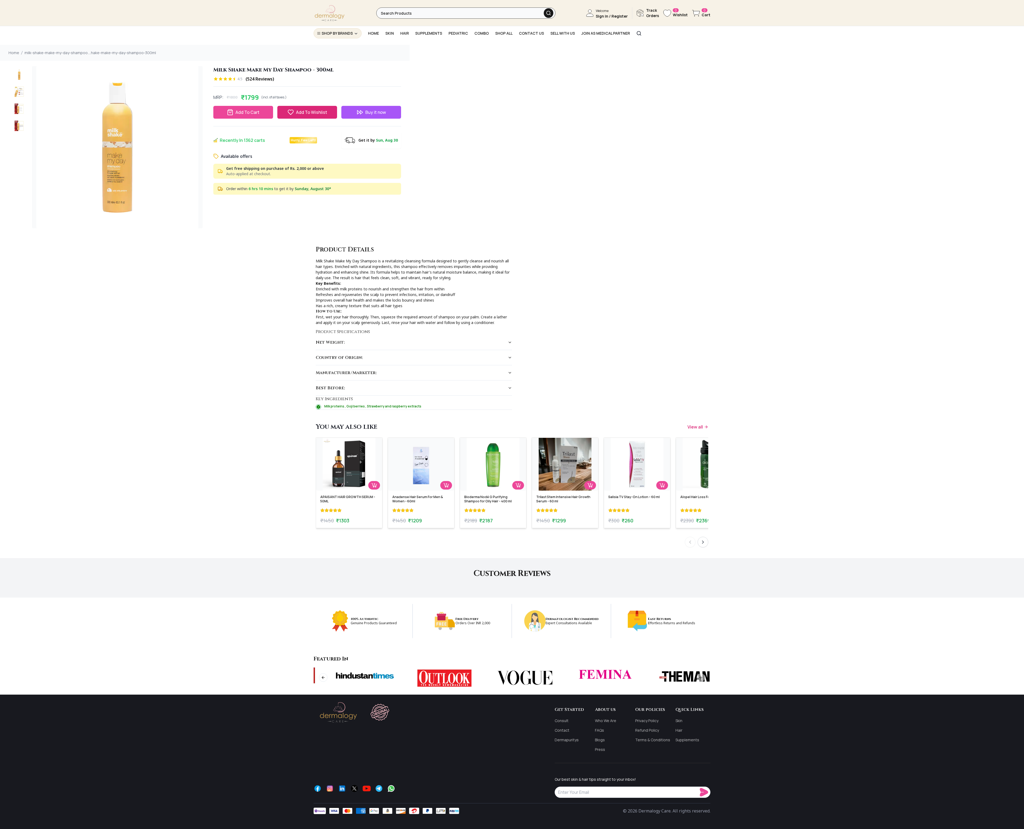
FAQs (599, 730)
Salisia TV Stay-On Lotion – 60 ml (634, 497)
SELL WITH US (562, 33)
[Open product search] (548, 13)
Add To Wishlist (311, 112)
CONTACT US (531, 33)
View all (695, 427)
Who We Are (605, 720)
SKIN (389, 33)
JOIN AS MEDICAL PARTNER (605, 33)
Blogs (600, 739)
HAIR (404, 33)
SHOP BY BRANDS (337, 33)
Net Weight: (330, 342)
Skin (678, 720)
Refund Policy (647, 730)
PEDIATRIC (458, 33)
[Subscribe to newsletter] (705, 792)
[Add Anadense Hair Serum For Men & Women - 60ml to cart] (446, 485)
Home (14, 52)
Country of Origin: (339, 358)
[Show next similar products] (703, 542)
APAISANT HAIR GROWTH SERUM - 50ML (347, 499)
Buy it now (375, 112)
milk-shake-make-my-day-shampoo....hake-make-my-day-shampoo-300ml (90, 52)
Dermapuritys (567, 739)
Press (600, 749)
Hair (678, 730)
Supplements (687, 739)
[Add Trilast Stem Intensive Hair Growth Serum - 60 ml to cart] (590, 485)
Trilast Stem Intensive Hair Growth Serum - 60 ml (563, 499)
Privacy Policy (646, 720)
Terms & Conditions (652, 739)
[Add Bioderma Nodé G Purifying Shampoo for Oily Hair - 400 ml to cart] (518, 485)
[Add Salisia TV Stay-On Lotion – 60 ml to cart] (662, 485)
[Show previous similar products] (690, 542)
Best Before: (330, 388)
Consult (562, 720)
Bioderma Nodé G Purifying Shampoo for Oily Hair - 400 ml (488, 499)
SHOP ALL (504, 33)
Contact (562, 730)
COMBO (481, 33)
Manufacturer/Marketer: (346, 373)
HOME (373, 33)
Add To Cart (247, 112)
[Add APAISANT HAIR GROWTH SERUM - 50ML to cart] (374, 485)
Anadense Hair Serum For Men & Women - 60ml (417, 499)
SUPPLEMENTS (428, 33)
